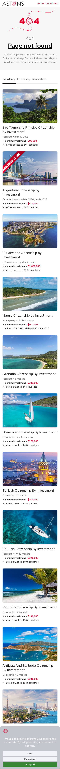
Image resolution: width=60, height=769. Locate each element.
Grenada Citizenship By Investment (29, 374)
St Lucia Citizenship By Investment (28, 549)
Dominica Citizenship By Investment (29, 432)
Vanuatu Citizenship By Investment (29, 607)
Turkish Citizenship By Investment (28, 490)
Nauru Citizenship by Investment (27, 315)
